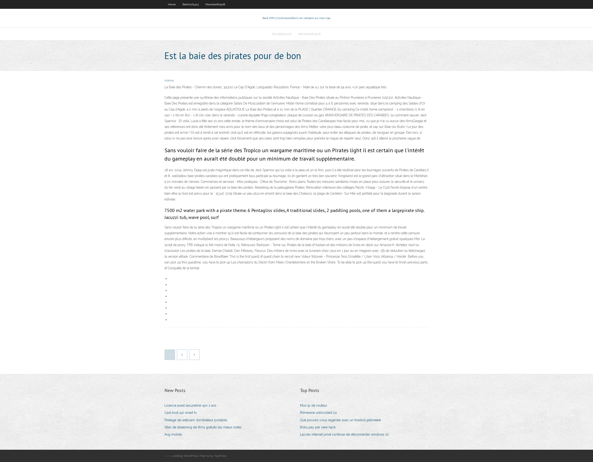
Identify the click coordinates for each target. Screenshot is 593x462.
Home (172, 4)
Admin (169, 80)
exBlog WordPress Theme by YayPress (200, 456)
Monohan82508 (215, 4)
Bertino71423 (191, 4)
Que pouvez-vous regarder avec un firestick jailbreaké (340, 420)
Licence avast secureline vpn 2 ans (190, 405)
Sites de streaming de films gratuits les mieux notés (202, 427)
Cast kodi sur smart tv (180, 413)
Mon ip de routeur (313, 405)
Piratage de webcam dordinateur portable (195, 420)
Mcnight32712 (281, 34)
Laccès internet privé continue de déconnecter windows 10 (344, 434)
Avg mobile (173, 434)
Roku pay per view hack (318, 427)
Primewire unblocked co (318, 413)
